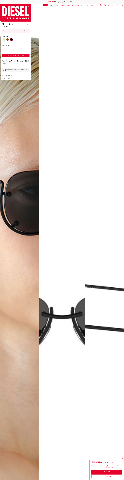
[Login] (113, 5)
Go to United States (106, 476)
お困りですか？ (6, 78)
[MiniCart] (122, 5)
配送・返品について (7, 75)
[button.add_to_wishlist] (28, 24)
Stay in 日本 (106, 471)
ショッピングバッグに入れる (16, 55)
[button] (62, 2)
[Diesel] (15, 12)
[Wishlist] (117, 5)
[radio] (3, 39)
